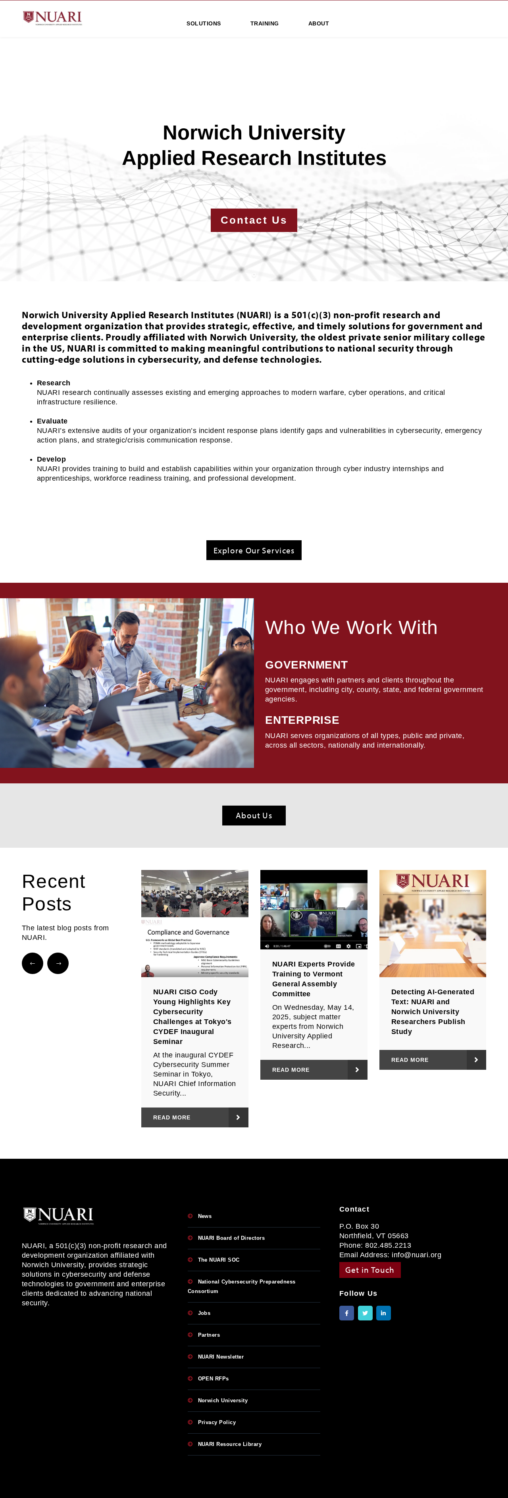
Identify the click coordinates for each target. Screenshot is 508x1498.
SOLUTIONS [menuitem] (204, 23)
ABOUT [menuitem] (318, 23)
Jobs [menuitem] (204, 1313)
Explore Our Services (254, 550)
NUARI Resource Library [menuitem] (230, 1444)
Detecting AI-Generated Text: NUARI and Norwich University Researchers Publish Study (433, 1012)
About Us (254, 815)
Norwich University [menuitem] (223, 1400)
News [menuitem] (205, 1216)
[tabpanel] (254, 176)
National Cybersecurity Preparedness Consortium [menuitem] (242, 1286)
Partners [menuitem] (209, 1335)
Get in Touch (370, 1269)
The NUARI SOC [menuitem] (219, 1260)
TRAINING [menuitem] (264, 23)
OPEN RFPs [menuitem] (213, 1379)
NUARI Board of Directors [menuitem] (231, 1238)
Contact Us (254, 220)
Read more (171, 1117)
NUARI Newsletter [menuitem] (221, 1357)
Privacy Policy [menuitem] (217, 1422)
